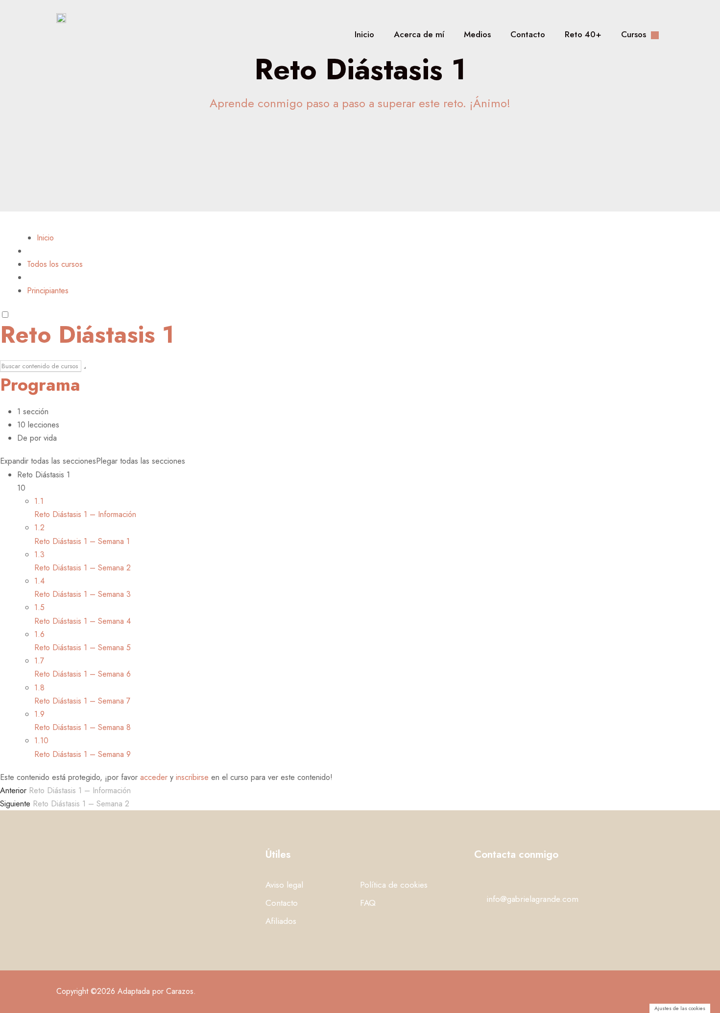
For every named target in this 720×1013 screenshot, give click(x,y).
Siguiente (15, 803)
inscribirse (192, 777)
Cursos (633, 34)
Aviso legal (284, 885)
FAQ (368, 903)
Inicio (364, 34)
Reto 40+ (583, 34)
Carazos (179, 991)
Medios (477, 34)
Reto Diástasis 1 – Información (80, 790)
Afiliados (280, 921)
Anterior (13, 790)
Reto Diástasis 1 (87, 335)
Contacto (527, 34)
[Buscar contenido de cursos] (85, 368)
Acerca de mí (419, 34)
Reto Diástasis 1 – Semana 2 (81, 803)
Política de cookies (394, 885)
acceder (154, 777)
